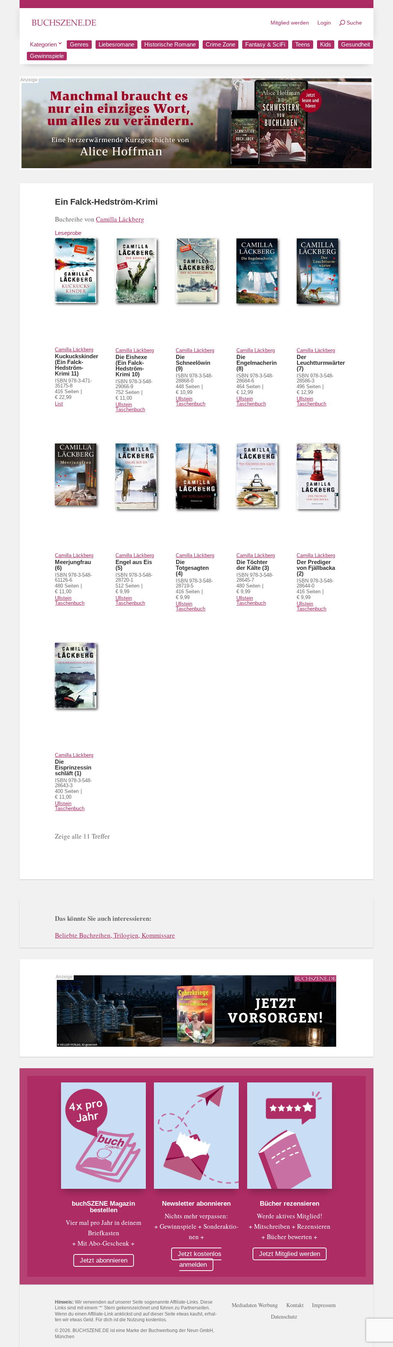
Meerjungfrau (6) (73, 565)
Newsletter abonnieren (196, 1203)
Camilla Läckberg (120, 219)
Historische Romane (170, 44)
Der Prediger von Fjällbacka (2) (316, 568)
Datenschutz (284, 1317)
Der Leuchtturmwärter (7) (321, 363)
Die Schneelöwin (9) (193, 363)
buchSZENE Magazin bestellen (103, 1207)
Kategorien (43, 44)
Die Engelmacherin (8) (256, 363)
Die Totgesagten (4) (192, 568)
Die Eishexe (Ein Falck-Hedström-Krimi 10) (131, 365)
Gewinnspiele (47, 56)
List (59, 404)
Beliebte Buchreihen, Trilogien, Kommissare (115, 935)
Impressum (324, 1305)
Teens (302, 44)
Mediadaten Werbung (255, 1305)
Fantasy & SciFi (265, 44)
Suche (354, 23)
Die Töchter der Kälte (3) (252, 565)
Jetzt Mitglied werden (289, 1254)
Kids (325, 44)
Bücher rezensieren (289, 1203)
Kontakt (295, 1305)
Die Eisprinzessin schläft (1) (73, 767)
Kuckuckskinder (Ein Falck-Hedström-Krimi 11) (76, 365)
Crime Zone (220, 44)
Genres (79, 44)
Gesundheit (355, 44)
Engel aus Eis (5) (134, 565)
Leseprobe (68, 233)
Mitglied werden (290, 23)
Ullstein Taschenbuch (130, 407)
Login (324, 23)
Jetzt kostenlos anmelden (199, 1259)
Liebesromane (116, 44)
